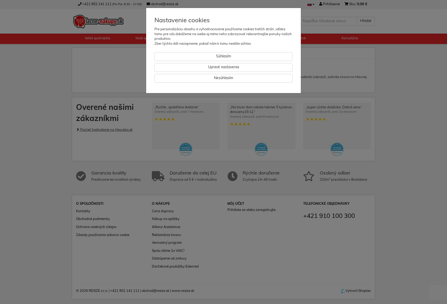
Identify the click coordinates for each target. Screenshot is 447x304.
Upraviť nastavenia (223, 67)
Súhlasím (223, 56)
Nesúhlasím (223, 78)
